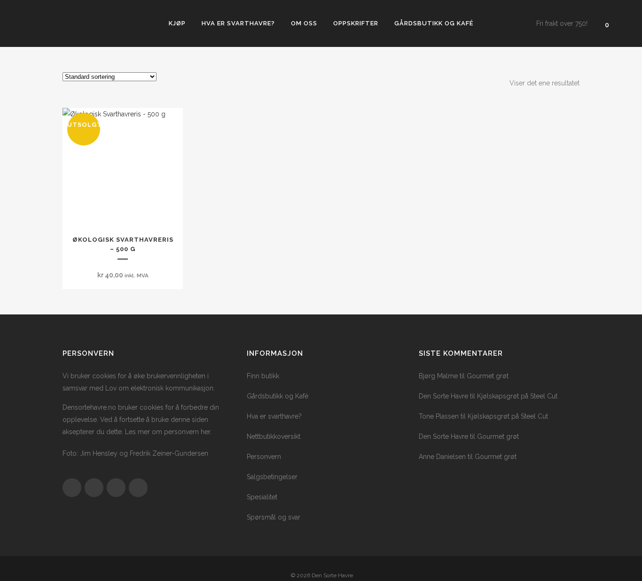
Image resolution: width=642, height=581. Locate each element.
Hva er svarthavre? (274, 416)
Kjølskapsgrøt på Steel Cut (517, 396)
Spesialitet (262, 497)
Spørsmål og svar (273, 517)
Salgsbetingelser (272, 477)
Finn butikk (263, 376)
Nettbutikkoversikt (273, 436)
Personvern (264, 456)
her (205, 432)
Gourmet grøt (488, 376)
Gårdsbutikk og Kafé (277, 396)
